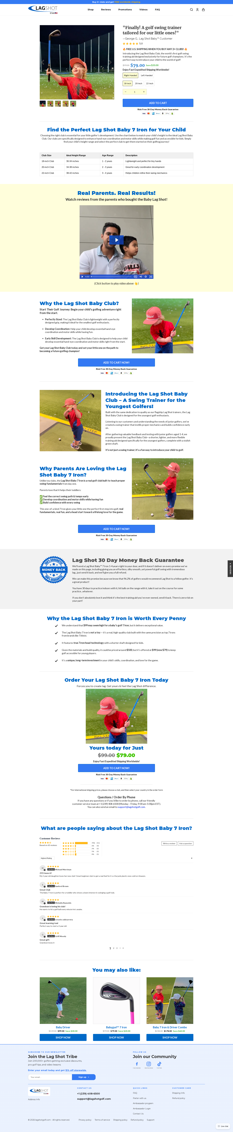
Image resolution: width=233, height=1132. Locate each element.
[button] (68, 843)
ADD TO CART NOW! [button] (116, 362)
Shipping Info (178, 1093)
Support (150, 1120)
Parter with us (139, 1098)
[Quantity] (125, 92)
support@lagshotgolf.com (131, 806)
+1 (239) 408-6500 (88, 1093)
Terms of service (102, 1120)
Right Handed (130, 75)
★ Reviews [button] (230, 568)
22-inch (149, 83)
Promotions (125, 9)
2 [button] (113, 948)
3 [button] (116, 948)
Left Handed (147, 75)
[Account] (197, 9)
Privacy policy (85, 1120)
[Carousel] (77, 62)
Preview (43, 62)
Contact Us (138, 1113)
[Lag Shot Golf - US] (43, 9)
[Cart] (203, 9)
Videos (143, 9)
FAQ (157, 9)
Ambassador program (143, 1103)
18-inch (127, 83)
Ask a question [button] (185, 843)
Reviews (106, 9)
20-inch (138, 83)
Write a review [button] (169, 843)
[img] (53, 866)
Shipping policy (120, 1120)
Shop (91, 9)
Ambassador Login (142, 1108)
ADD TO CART (158, 103)
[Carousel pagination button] (43, 104)
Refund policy (178, 1098)
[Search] (191, 9)
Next (110, 62)
